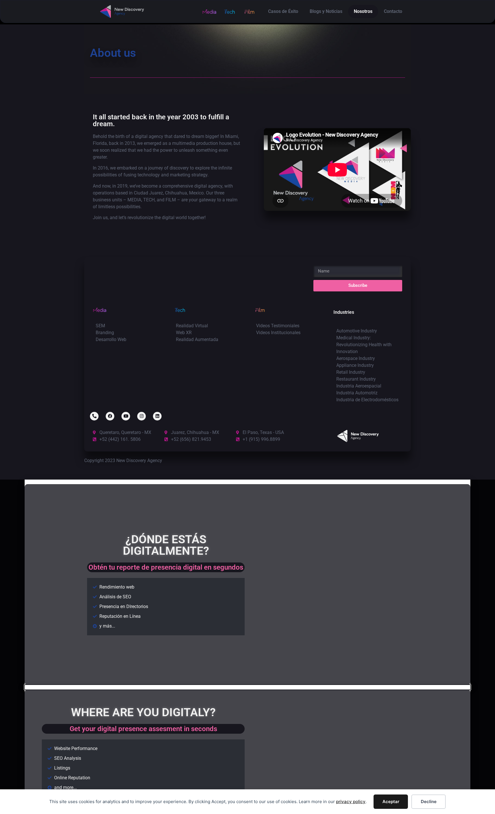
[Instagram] (141, 416)
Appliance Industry (355, 365)
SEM (100, 325)
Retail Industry (350, 372)
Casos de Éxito (283, 11)
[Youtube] (125, 416)
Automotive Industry (356, 331)
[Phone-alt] (94, 416)
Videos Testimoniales (277, 325)
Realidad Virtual (192, 325)
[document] (247, 582)
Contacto (393, 11)
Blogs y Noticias (326, 11)
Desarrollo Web (111, 339)
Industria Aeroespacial (358, 386)
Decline (429, 801)
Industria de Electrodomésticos (367, 399)
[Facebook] (110, 416)
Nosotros (363, 11)
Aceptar (390, 801)
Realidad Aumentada (197, 339)
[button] (247, 482)
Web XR (184, 332)
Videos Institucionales (278, 332)
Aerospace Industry (355, 358)
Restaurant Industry (356, 379)
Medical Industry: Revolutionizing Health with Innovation (364, 344)
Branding (105, 332)
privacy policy (351, 801)
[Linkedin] (157, 416)
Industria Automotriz (357, 393)
